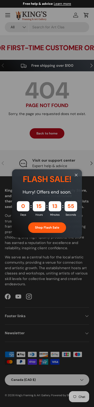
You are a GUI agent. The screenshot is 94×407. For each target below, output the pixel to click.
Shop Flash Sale (47, 227)
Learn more (62, 4)
